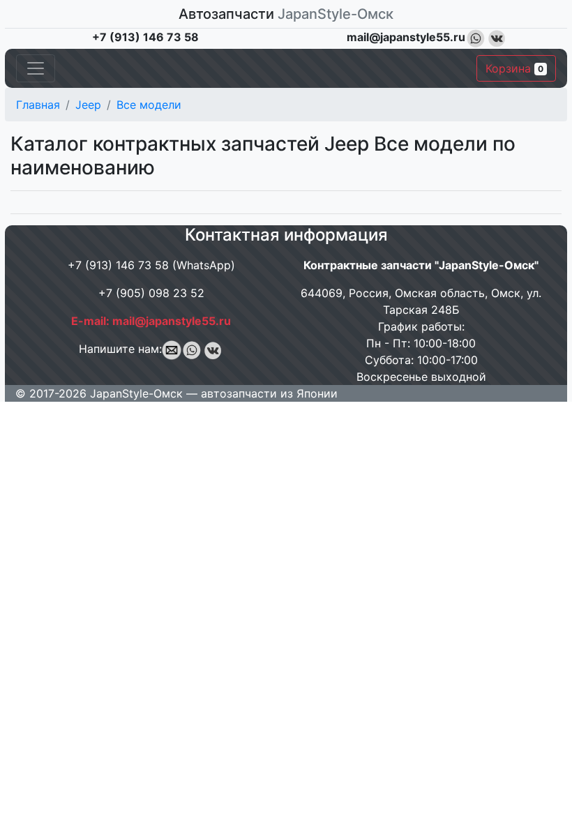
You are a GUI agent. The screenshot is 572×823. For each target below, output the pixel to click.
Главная (38, 105)
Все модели (148, 105)
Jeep (88, 105)
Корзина (514, 68)
